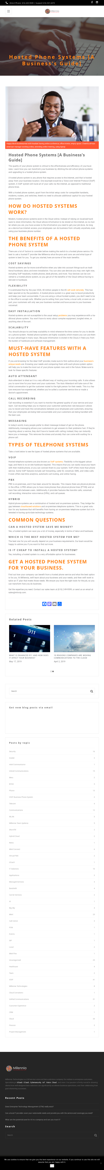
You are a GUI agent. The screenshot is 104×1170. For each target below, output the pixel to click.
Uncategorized (15, 960)
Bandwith (13, 888)
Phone (11, 791)
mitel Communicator (17, 764)
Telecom (12, 804)
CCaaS (26, 1082)
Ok (52, 1166)
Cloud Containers (16, 993)
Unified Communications (19, 999)
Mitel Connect (14, 849)
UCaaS (12, 862)
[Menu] (8, 11)
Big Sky (12, 908)
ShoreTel (12, 830)
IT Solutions (14, 869)
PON (11, 927)
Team (11, 973)
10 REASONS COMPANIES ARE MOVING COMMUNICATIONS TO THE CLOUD (27, 656)
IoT (43, 1082)
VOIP (11, 980)
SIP (10, 941)
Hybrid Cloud (14, 836)
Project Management (17, 1032)
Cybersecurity (35, 1082)
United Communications (19, 771)
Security (12, 751)
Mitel (11, 914)
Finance (12, 1025)
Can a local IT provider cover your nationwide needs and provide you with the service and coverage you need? (49, 1113)
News (11, 843)
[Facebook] (92, 2)
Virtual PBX (13, 856)
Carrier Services (15, 895)
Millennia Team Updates (18, 823)
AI (10, 901)
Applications (14, 875)
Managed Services (16, 882)
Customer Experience (17, 1006)
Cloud (11, 1019)
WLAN (11, 817)
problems (62, 315)
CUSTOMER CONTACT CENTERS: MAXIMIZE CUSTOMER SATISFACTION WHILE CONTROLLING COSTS (74, 658)
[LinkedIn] (97, 2)
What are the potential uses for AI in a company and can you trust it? (32, 1120)
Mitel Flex (13, 954)
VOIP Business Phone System (21, 797)
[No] (101, 1163)
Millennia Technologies (18, 986)
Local (11, 947)
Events (12, 934)
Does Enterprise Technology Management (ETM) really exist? (29, 1107)
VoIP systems (56, 461)
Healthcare (13, 967)
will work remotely (75, 290)
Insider (12, 758)
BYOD (11, 784)
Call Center (13, 921)
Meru (11, 778)
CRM (11, 1012)
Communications (16, 810)
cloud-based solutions (31, 506)
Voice (48, 1082)
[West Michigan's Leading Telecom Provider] (52, 11)
